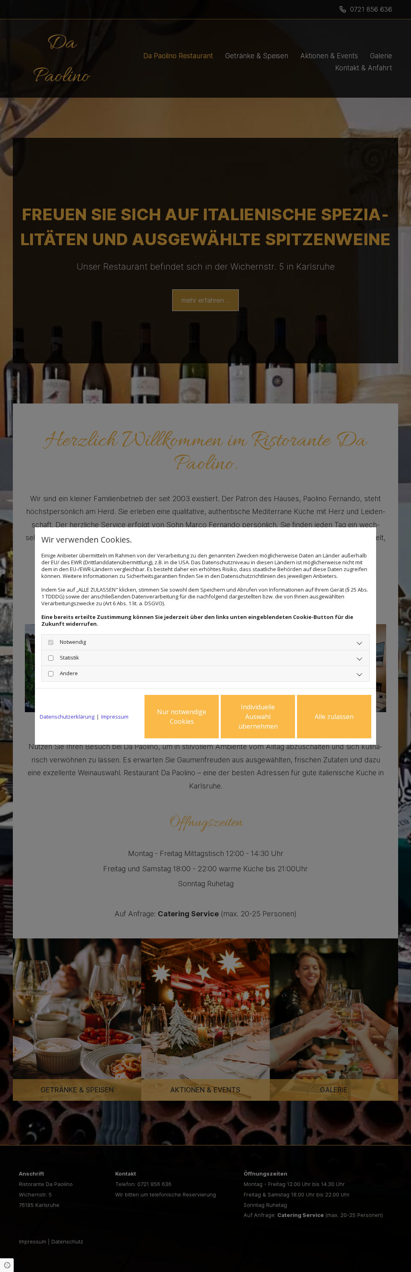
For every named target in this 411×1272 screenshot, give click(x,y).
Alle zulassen (334, 716)
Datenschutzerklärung (67, 716)
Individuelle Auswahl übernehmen (258, 717)
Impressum (114, 716)
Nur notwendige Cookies (181, 716)
